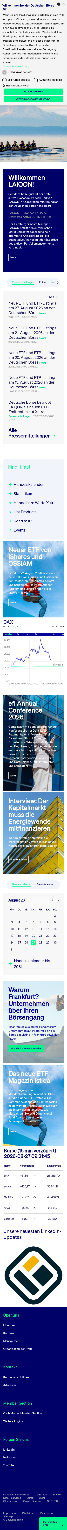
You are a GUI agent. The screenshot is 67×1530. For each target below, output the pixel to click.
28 (40, 942)
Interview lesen (18, 859)
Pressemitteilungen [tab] (23, 282)
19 (26, 935)
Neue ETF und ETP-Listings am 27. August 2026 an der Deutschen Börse (32, 307)
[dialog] (33, 52)
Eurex (30, 1498)
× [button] (63, 4)
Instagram (10, 1457)
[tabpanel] (33, 367)
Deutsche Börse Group (16, 1494)
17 (12, 935)
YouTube (8, 1465)
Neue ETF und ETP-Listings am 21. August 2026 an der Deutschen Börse (32, 332)
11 (19, 929)
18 (19, 935)
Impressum (10, 1513)
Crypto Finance (32, 1501)
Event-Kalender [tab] (45, 884)
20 (33, 935)
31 (12, 949)
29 (47, 942)
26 (26, 942)
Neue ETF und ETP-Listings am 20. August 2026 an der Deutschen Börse (32, 357)
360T (42, 1498)
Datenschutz (47, 1513)
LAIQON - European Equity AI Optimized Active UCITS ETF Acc (29, 215)
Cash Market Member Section (22, 1413)
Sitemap (8, 1516)
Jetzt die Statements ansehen (26, 1048)
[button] (33, 85)
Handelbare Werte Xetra (35, 502)
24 (12, 942)
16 (55, 929)
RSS (52, 297)
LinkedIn (9, 1449)
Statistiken (23, 493)
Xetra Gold (41, 1494)
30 (55, 942)
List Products (25, 511)
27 (33, 942)
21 (40, 935)
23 (55, 935)
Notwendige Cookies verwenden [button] (33, 99)
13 (33, 929)
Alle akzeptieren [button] (33, 91)
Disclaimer (28, 1513)
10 (12, 929)
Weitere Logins (13, 1421)
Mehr (13, 257)
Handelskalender (29, 484)
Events (20, 530)
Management (11, 1341)
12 (26, 929)
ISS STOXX (53, 1501)
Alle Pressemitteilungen (30, 433)
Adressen (9, 1385)
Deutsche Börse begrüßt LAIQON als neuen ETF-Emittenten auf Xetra (29, 407)
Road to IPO (24, 521)
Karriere (8, 1333)
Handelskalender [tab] (21, 884)
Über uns (9, 1325)
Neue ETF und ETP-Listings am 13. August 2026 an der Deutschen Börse (32, 382)
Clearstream (10, 1501)
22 (47, 935)
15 (47, 929)
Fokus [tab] (42, 282)
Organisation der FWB (17, 1349)
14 (40, 929)
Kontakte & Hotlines (16, 1377)
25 (19, 942)
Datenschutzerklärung (15, 66)
